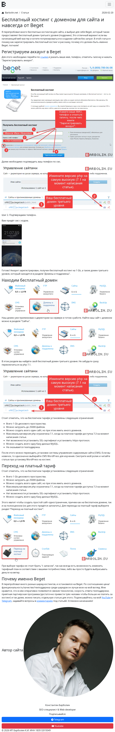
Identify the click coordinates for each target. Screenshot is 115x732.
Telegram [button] (58, 719)
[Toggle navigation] (109, 4)
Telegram (7, 600)
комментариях (45, 600)
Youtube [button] (58, 726)
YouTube (106, 597)
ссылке (44, 57)
